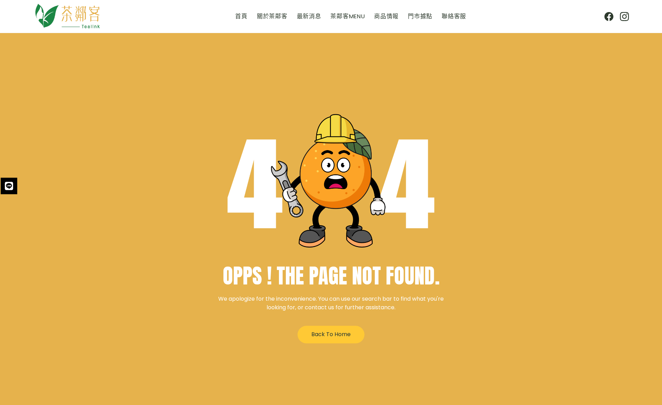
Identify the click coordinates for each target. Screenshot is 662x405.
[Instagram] (624, 16)
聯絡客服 (454, 16)
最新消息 (309, 16)
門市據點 (420, 16)
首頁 (241, 16)
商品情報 (386, 16)
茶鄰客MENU (347, 16)
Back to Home (331, 334)
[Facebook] (608, 16)
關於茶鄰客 (272, 16)
